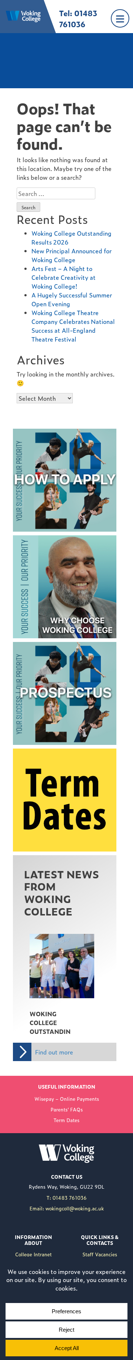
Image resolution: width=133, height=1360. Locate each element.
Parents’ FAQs (67, 1109)
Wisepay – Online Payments (66, 1098)
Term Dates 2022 (37, 753)
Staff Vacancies (99, 1254)
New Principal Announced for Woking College (71, 255)
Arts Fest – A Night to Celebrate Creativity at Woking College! (63, 277)
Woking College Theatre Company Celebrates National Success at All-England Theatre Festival (73, 325)
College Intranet (33, 1254)
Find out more (54, 1051)
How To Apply (32, 433)
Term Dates (66, 1120)
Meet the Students (39, 539)
